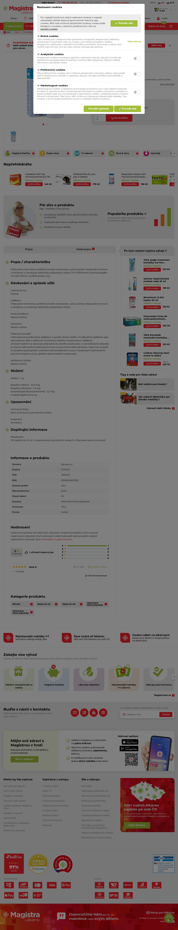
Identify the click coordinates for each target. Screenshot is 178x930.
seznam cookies (49, 29)
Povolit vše (125, 23)
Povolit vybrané (98, 109)
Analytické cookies (52, 54)
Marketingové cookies (54, 85)
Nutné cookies (49, 36)
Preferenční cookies (52, 70)
